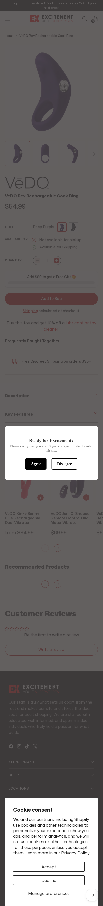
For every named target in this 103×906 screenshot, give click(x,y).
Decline (49, 880)
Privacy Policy (75, 853)
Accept (49, 867)
